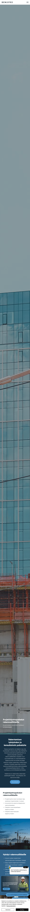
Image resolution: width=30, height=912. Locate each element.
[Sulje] (28, 901)
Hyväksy (22, 909)
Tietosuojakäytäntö (11, 906)
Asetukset (8, 909)
